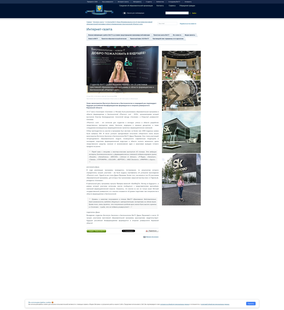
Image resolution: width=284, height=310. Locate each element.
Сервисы (172, 6)
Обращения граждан (187, 6)
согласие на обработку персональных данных (174, 304)
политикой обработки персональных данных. (215, 304)
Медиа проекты (190, 35)
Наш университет (107, 2)
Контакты (160, 6)
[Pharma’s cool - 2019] (181, 65)
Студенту (149, 2)
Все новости (177, 35)
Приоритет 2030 (92, 2)
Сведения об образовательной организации (136, 6)
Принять (251, 303)
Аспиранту (188, 2)
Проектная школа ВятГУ (161, 35)
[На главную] (99, 10)
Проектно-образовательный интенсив (114, 38)
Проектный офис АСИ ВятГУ (139, 38)
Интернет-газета (123, 2)
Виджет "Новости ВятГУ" (96, 231)
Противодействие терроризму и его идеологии (168, 38)
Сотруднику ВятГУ (174, 2)
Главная (89, 22)
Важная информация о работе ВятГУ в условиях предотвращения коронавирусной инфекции (119, 35)
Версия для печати (152, 237)
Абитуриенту (137, 2)
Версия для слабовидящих (135, 13)
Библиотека (160, 2)
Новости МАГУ (93, 38)
